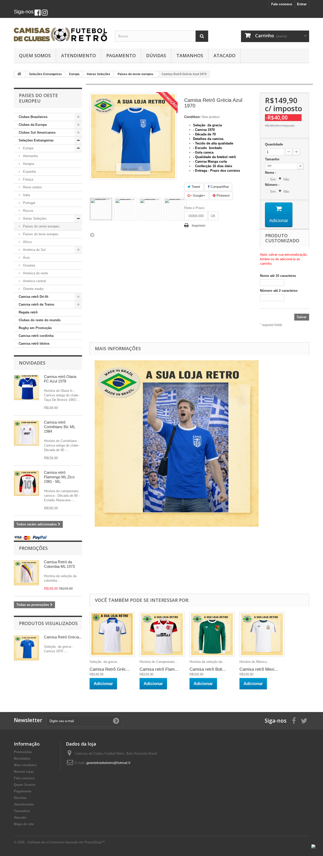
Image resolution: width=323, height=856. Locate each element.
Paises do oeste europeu (40, 226)
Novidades (32, 363)
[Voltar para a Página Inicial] (19, 74)
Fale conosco (281, 4)
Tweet (195, 187)
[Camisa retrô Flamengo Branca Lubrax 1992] (162, 634)
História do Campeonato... (159, 662)
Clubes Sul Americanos (37, 132)
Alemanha (30, 156)
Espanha (29, 171)
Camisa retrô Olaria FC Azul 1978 (60, 378)
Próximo (92, 234)
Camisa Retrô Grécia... (63, 637)
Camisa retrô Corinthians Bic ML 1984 (59, 426)
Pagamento (121, 55)
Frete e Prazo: (194, 208)
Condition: (192, 117)
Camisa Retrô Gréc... (110, 669)
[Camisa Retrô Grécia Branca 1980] (112, 634)
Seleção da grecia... (105, 662)
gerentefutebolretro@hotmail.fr (108, 763)
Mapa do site (24, 824)
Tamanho (272, 159)
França (27, 179)
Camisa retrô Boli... (208, 669)
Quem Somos (35, 55)
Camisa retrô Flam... (159, 669)
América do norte (35, 273)
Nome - (271, 172)
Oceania (28, 265)
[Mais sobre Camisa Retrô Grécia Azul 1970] (26, 648)
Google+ (198, 195)
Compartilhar (219, 187)
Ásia (26, 257)
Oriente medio (32, 289)
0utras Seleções (34, 218)
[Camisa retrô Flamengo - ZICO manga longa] (26, 483)
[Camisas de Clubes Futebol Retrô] (60, 32)
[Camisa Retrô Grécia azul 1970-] (101, 209)
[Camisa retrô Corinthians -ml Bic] (26, 433)
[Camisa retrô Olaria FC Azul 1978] (26, 387)
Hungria (28, 164)
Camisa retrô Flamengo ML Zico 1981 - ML (59, 477)
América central (34, 281)
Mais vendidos (25, 765)
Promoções (33, 548)
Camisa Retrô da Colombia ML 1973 (59, 564)
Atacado (224, 55)
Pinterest (223, 195)
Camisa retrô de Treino (36, 304)
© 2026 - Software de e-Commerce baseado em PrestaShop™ (59, 842)
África (27, 242)
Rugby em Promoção (35, 328)
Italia (26, 195)
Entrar (302, 4)
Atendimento (78, 55)
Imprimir (198, 225)
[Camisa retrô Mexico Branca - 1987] (261, 634)
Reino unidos (32, 187)
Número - (273, 185)
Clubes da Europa (33, 125)
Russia (27, 211)
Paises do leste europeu (40, 234)
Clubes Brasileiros (33, 117)
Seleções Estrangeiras (36, 140)
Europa (27, 148)
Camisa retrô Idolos (34, 343)
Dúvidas (156, 55)
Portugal (28, 203)
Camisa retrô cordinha (36, 336)
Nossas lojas (24, 772)
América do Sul (33, 250)
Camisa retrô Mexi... (258, 669)
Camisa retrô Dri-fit (33, 297)
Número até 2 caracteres (279, 290)
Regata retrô (28, 312)
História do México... (254, 662)
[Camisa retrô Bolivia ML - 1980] (212, 634)
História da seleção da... (207, 662)
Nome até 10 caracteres (278, 276)
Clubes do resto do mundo (40, 320)
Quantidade (274, 144)
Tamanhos (189, 55)
